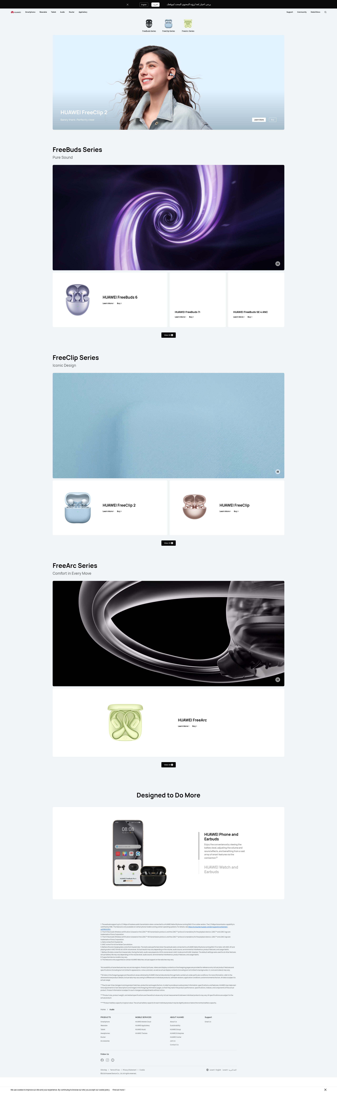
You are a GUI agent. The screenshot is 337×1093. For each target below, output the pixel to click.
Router (72, 12)
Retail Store (315, 12)
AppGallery (83, 12)
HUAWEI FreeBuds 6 (120, 297)
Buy (272, 119)
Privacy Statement (129, 1070)
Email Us (208, 1022)
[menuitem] (30, 12)
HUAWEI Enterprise (177, 1033)
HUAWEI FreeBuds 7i (187, 312)
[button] (325, 12)
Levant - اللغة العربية (229, 1070)
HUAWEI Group (175, 1029)
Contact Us (174, 1045)
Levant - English (215, 1070)
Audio (62, 12)
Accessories (105, 1041)
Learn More (259, 119)
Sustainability (175, 1025)
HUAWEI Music (140, 1029)
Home (103, 1009)
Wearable (43, 12)
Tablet (53, 12)
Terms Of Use (115, 1070)
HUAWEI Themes (141, 1033)
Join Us (172, 1041)
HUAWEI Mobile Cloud (143, 1022)
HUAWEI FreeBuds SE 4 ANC (250, 312)
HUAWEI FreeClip (234, 505)
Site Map (104, 1070)
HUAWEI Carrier (175, 1037)
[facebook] (102, 1060)
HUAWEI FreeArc (192, 720)
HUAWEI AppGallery (142, 1025)
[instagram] (107, 1060)
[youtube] (112, 1060)
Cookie (142, 1070)
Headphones (105, 1033)
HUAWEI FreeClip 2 (119, 505)
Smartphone (30, 12)
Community (302, 12)
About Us (173, 1022)
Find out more (118, 1090)
